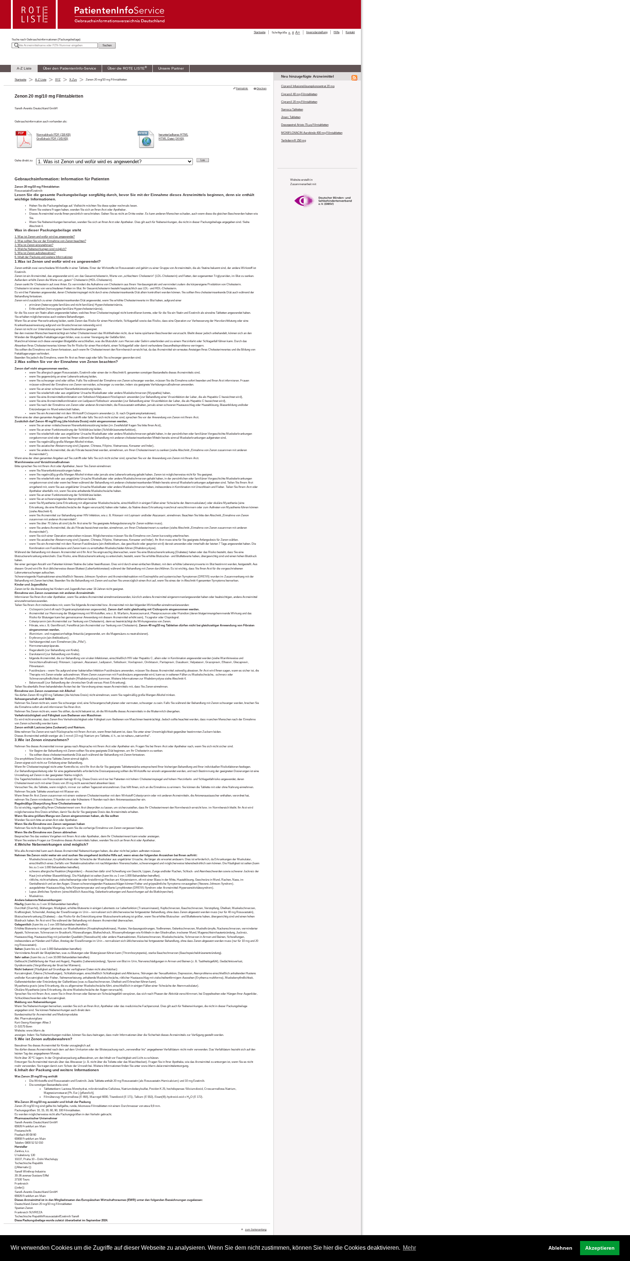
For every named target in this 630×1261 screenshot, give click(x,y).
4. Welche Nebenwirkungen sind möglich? (40, 249)
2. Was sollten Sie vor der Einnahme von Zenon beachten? (50, 241)
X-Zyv (73, 79)
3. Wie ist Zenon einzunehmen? (34, 245)
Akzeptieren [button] (600, 1248)
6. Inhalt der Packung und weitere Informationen (44, 257)
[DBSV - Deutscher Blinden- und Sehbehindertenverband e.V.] (323, 210)
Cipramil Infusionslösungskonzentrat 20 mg (307, 86)
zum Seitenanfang (256, 1229)
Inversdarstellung (316, 32)
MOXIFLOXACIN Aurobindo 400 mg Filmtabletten (311, 132)
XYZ (58, 79)
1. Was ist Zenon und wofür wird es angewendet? (45, 236)
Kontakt (350, 32)
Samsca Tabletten (292, 109)
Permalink (242, 88)
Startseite (259, 32)
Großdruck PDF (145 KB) (52, 138)
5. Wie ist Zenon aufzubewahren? (35, 253)
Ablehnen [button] (560, 1248)
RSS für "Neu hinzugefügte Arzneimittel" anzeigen (354, 78)
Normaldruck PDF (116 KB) (53, 134)
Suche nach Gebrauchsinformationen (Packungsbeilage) (46, 39)
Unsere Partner (171, 68)
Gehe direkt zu (23, 160)
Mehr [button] (409, 1248)
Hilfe (336, 32)
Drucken (262, 88)
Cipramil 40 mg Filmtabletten (299, 94)
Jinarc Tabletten (290, 117)
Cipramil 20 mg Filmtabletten (299, 101)
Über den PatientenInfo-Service (69, 68)
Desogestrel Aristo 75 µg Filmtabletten (304, 124)
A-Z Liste (24, 68)
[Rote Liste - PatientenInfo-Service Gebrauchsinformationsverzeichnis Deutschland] (88, 27)
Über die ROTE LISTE (127, 67)
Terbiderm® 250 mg (293, 140)
